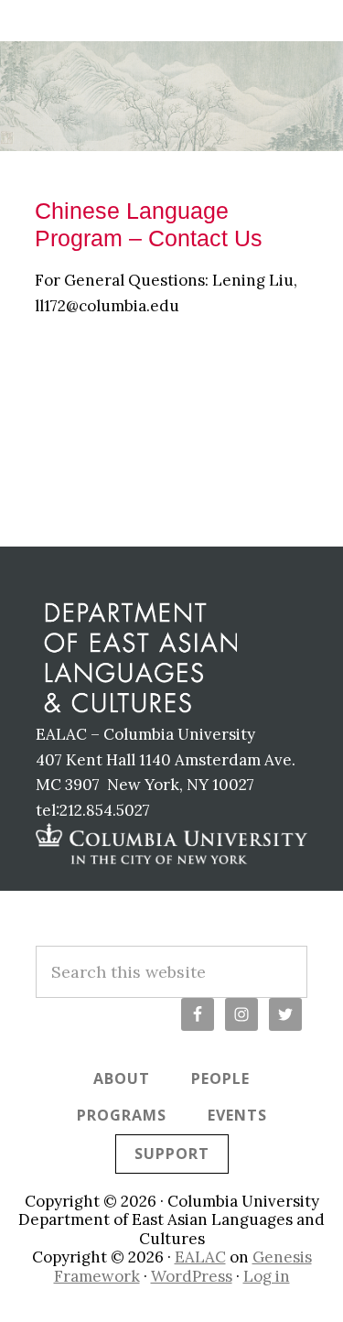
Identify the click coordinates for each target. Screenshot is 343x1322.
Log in (266, 1276)
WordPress (191, 1276)
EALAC (200, 1257)
